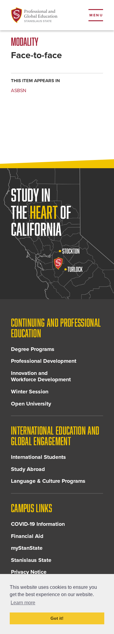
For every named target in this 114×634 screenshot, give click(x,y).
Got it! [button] (57, 618)
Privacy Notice (29, 572)
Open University (31, 403)
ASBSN (18, 91)
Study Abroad (28, 469)
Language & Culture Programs (48, 481)
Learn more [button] (23, 602)
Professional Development (43, 361)
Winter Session (29, 391)
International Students (38, 457)
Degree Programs (32, 349)
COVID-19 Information (38, 524)
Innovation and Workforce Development (41, 376)
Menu (96, 15)
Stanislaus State (31, 560)
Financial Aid (27, 536)
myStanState (27, 548)
